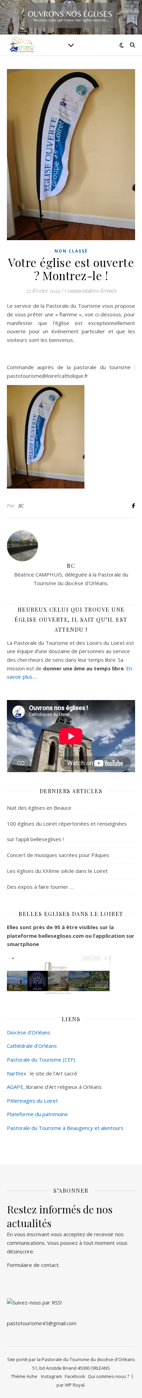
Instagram (51, 1376)
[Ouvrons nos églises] (20, 45)
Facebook (75, 1376)
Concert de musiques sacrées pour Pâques (58, 854)
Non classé (71, 251)
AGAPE (15, 1086)
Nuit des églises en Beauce (39, 807)
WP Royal (74, 1385)
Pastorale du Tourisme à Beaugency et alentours (65, 1127)
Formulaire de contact (33, 1264)
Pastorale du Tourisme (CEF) (41, 1059)
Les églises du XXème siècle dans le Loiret (57, 870)
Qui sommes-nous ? (108, 1376)
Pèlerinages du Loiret (32, 1100)
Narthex (16, 1073)
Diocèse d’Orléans (28, 1032)
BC (21, 505)
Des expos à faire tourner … (40, 886)
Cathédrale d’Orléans (32, 1045)
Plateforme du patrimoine (37, 1114)
